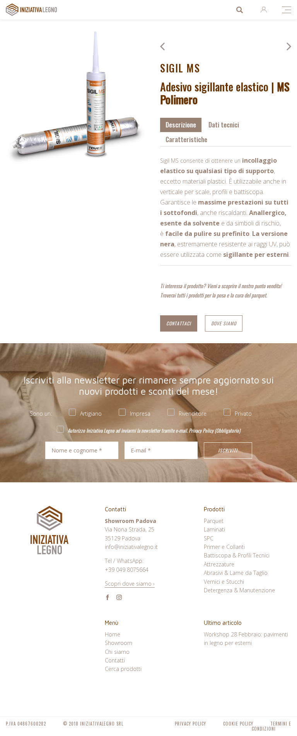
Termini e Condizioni (271, 726)
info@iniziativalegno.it (131, 546)
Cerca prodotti (239, 9)
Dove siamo (223, 323)
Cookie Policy (238, 724)
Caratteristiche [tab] (186, 139)
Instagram (119, 597)
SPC (208, 538)
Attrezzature (219, 564)
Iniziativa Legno (39, 9)
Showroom (118, 643)
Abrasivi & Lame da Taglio (236, 572)
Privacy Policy (201, 430)
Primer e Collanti (224, 546)
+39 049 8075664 (126, 569)
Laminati (214, 529)
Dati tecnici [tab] (223, 124)
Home (112, 634)
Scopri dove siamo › (130, 583)
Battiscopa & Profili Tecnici (237, 555)
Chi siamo (117, 651)
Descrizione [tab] (181, 124)
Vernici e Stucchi (224, 581)
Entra (263, 9)
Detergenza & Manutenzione (239, 590)
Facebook (107, 597)
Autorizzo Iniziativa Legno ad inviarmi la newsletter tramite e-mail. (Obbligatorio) (153, 430)
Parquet (214, 520)
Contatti (115, 660)
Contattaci (178, 323)
